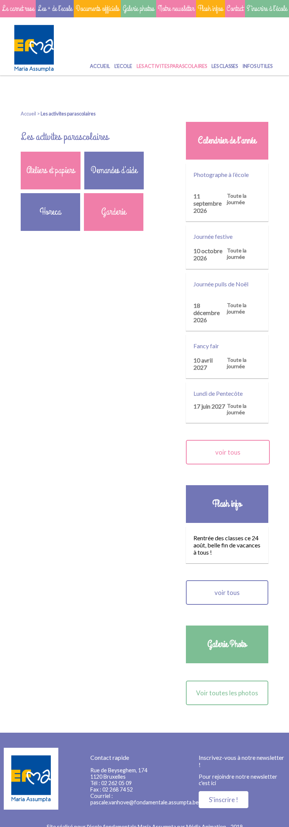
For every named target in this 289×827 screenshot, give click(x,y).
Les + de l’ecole (55, 9)
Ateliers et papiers (50, 170)
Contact (235, 9)
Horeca (50, 212)
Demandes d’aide (114, 170)
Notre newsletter (176, 9)
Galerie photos (138, 9)
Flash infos (210, 9)
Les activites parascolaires (172, 66)
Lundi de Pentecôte (218, 393)
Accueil (100, 66)
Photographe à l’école (221, 174)
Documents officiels (97, 9)
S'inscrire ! (223, 800)
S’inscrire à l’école (266, 9)
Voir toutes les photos (227, 693)
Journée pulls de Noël (220, 283)
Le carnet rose (18, 9)
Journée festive (213, 236)
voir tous (227, 452)
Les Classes (224, 66)
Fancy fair (206, 345)
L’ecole (123, 66)
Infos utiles (257, 66)
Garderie (113, 212)
